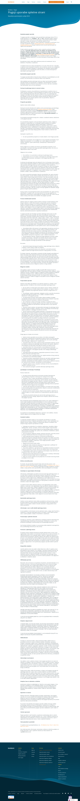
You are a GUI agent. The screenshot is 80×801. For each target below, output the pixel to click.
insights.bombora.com (26, 45)
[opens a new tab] (63, 793)
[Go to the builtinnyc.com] (70, 797)
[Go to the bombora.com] (11, 2)
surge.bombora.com (50, 43)
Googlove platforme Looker (45, 109)
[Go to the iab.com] (11, 797)
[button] (23, 2)
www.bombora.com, (39, 43)
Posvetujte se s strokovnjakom (56, 2)
